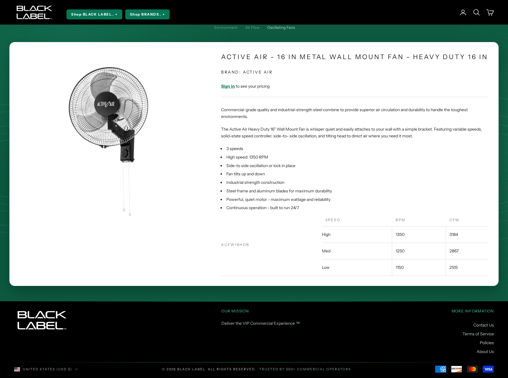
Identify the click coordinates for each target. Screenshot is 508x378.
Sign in (228, 86)
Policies (487, 342)
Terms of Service (478, 334)
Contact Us (483, 325)
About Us (485, 351)
